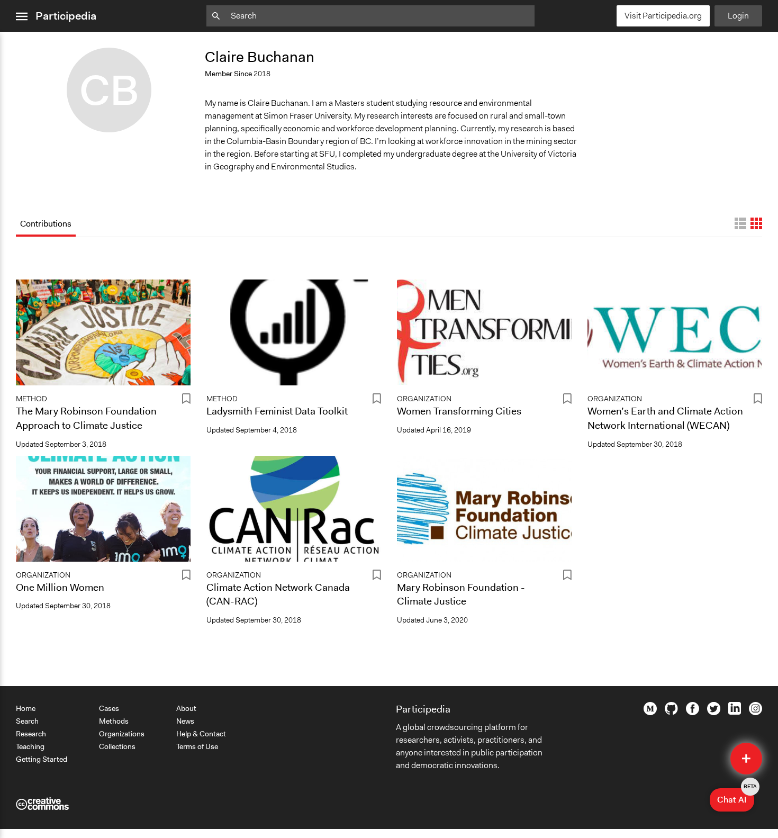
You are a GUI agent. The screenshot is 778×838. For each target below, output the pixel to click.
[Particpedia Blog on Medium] (650, 712)
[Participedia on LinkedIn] (734, 712)
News (185, 721)
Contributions (45, 223)
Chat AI (735, 796)
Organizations (121, 733)
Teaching (30, 746)
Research (31, 733)
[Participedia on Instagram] (755, 712)
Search (27, 721)
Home (25, 708)
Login (738, 15)
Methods (114, 721)
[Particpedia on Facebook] (692, 712)
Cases (109, 708)
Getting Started (41, 759)
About (186, 708)
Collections (117, 746)
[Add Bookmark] (186, 400)
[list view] (740, 223)
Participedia (65, 15)
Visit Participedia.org (663, 15)
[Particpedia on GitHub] (671, 712)
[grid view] (756, 223)
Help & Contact (201, 733)
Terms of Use (197, 746)
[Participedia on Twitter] (713, 712)
